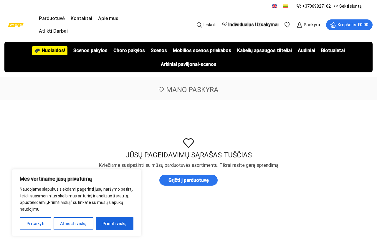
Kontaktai (81, 18)
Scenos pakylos (90, 50)
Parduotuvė (52, 18)
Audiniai (306, 50)
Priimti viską (114, 223)
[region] (76, 202)
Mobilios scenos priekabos (202, 50)
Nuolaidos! (53, 50)
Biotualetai (333, 50)
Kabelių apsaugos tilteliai (264, 50)
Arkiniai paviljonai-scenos (188, 64)
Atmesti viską (73, 223)
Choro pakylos (129, 50)
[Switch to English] (274, 6)
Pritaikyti (35, 223)
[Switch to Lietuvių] (285, 6)
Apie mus (108, 18)
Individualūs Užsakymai (253, 24)
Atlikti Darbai (53, 31)
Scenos (159, 50)
